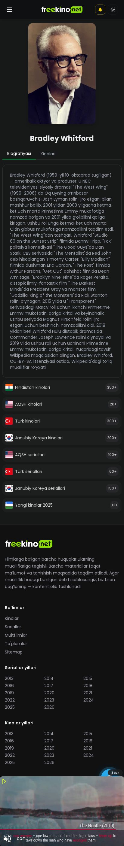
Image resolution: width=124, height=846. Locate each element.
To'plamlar (16, 644)
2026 (49, 707)
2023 (49, 700)
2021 (87, 693)
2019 (9, 693)
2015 (87, 678)
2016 (9, 686)
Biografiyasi (19, 153)
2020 (49, 693)
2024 (88, 700)
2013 (9, 678)
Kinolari (48, 154)
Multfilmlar (16, 635)
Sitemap (14, 652)
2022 (10, 700)
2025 (10, 707)
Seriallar (13, 627)
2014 (49, 678)
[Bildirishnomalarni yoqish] (100, 10)
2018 (87, 686)
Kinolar (12, 618)
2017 (48, 686)
